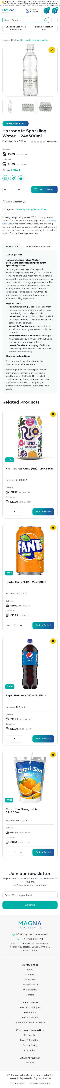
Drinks (14, 40)
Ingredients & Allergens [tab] (38, 247)
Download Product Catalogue (30, 1023)
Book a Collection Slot (44, 28)
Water (44, 210)
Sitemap (30, 1063)
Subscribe (30, 905)
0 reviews (52, 142)
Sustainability (30, 990)
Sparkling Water (31, 210)
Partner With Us (30, 985)
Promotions (30, 1013)
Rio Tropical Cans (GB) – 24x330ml (30, 469)
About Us (30, 975)
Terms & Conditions (30, 1040)
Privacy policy (18, 1083)
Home (5, 40)
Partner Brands (30, 1018)
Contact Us (30, 1035)
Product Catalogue (30, 1008)
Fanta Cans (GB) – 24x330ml (26, 582)
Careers (30, 995)
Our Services (30, 980)
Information (30, 1050)
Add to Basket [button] (43, 512)
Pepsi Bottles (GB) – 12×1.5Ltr (26, 695)
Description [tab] (12, 247)
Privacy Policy (30, 1045)
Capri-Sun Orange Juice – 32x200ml (24, 811)
